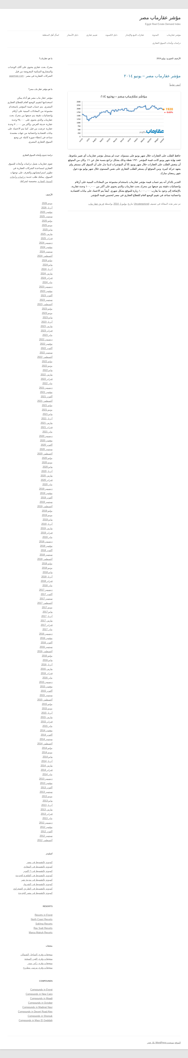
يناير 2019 (47, 537)
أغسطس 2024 (45, 256)
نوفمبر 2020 (46, 440)
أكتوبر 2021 (47, 396)
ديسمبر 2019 (46, 488)
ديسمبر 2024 (46, 242)
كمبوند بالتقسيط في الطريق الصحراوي (33, 888)
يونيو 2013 (47, 796)
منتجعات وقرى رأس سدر (40, 963)
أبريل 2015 (47, 712)
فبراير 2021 (47, 427)
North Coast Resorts (42, 919)
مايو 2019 (48, 519)
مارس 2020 (47, 475)
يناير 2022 (47, 383)
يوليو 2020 (47, 458)
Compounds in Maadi (41, 998)
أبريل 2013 (47, 805)
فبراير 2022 (47, 379)
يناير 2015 (47, 726)
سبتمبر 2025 (46, 216)
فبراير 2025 (47, 238)
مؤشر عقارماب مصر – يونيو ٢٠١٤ (152, 76)
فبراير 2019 (47, 532)
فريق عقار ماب (96, 203)
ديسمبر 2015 (46, 682)
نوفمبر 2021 (46, 392)
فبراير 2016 (47, 673)
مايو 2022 (48, 370)
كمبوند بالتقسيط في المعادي (38, 866)
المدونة (155, 35)
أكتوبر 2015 (47, 691)
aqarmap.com (16, 75)
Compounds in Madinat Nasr (37, 1007)
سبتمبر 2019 (46, 502)
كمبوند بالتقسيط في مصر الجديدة (35, 893)
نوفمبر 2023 (46, 291)
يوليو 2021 (47, 405)
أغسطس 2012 (45, 840)
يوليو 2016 (47, 655)
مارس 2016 (47, 669)
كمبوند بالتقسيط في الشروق (38, 884)
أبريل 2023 (47, 322)
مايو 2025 (48, 229)
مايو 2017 (48, 611)
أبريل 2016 (47, 664)
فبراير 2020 (47, 480)
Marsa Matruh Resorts (41, 932)
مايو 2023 (48, 317)
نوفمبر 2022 (46, 343)
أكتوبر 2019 (47, 497)
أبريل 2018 (47, 576)
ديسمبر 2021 (46, 387)
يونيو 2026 (47, 203)
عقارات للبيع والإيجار (134, 35)
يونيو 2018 (47, 568)
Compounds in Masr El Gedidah (36, 1020)
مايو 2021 (48, 414)
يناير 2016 (47, 677)
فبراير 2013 (47, 814)
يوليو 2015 (47, 704)
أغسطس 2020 (45, 453)
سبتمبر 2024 (46, 251)
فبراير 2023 (47, 330)
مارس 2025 (47, 234)
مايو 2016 (48, 660)
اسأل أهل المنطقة (50, 35)
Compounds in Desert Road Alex (35, 1011)
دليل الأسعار (72, 35)
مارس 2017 (47, 620)
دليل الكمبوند (111, 35)
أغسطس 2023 (45, 304)
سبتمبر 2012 (46, 836)
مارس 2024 (47, 273)
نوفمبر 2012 (46, 827)
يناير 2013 (47, 818)
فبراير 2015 (47, 721)
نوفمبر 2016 (46, 638)
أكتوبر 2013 (47, 787)
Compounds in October (40, 1002)
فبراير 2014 (47, 770)
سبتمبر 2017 (46, 598)
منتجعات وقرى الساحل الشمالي (36, 954)
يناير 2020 (47, 484)
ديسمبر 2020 (46, 436)
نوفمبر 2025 (46, 212)
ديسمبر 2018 (46, 541)
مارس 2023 (47, 326)
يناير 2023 (47, 335)
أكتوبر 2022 (47, 348)
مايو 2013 (48, 800)
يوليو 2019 (47, 510)
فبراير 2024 (47, 278)
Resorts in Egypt (44, 915)
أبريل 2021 (47, 418)
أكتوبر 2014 (47, 734)
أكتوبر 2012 (47, 831)
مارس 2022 (47, 374)
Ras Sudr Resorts (43, 928)
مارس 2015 (47, 717)
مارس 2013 (47, 809)
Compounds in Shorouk (40, 1016)
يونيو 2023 (47, 313)
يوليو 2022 (47, 361)
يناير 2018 (47, 585)
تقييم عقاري (91, 35)
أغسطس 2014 (45, 743)
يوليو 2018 (47, 563)
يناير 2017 (47, 629)
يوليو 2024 (47, 260)
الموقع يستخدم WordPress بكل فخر (164, 1042)
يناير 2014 (47, 774)
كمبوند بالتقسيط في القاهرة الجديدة (34, 875)
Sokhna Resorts (44, 923)
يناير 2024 (47, 282)
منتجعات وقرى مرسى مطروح (38, 967)
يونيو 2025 (47, 225)
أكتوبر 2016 (47, 642)
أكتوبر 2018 (47, 550)
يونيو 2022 (47, 365)
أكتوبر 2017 (47, 594)
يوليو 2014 (47, 748)
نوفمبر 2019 (46, 493)
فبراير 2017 (47, 625)
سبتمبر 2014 (46, 739)
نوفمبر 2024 (46, 247)
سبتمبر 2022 (46, 352)
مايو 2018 (48, 572)
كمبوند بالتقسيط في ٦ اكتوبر (38, 871)
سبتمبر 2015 (46, 695)
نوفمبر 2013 (46, 783)
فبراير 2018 (47, 581)
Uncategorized (141, 203)
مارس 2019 (47, 528)
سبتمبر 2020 (46, 449)
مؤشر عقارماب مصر (160, 17)
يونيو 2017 (47, 607)
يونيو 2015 (47, 708)
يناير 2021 (47, 431)
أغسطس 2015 (45, 699)
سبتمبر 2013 (46, 792)
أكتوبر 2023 (47, 295)
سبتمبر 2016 (46, 647)
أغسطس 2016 (45, 651)
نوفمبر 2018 (46, 546)
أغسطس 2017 (45, 603)
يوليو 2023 (47, 308)
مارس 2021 (47, 423)
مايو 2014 (48, 756)
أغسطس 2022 (45, 357)
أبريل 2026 (47, 207)
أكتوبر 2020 (47, 445)
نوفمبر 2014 (46, 730)
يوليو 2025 (47, 220)
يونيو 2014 (47, 752)
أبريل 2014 (47, 761)
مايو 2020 (48, 466)
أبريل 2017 (47, 616)
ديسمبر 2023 (46, 286)
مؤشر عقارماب (174, 35)
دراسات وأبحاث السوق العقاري (166, 43)
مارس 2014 (47, 765)
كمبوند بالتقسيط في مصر (40, 862)
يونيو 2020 (47, 462)
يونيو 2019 (47, 515)
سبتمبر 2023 (46, 300)
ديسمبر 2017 (46, 589)
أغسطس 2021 (45, 401)
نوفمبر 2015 (46, 686)
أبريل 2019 (47, 524)
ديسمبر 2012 (46, 822)
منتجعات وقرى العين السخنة (38, 959)
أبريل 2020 (47, 471)
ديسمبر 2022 (46, 339)
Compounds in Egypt (41, 989)
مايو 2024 (48, 264)
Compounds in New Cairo (39, 994)
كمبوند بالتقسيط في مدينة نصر (37, 879)
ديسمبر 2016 (46, 633)
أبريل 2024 (47, 269)
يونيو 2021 (47, 409)
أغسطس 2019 (45, 506)
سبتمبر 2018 (46, 554)
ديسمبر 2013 (46, 778)
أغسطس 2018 (45, 559)
